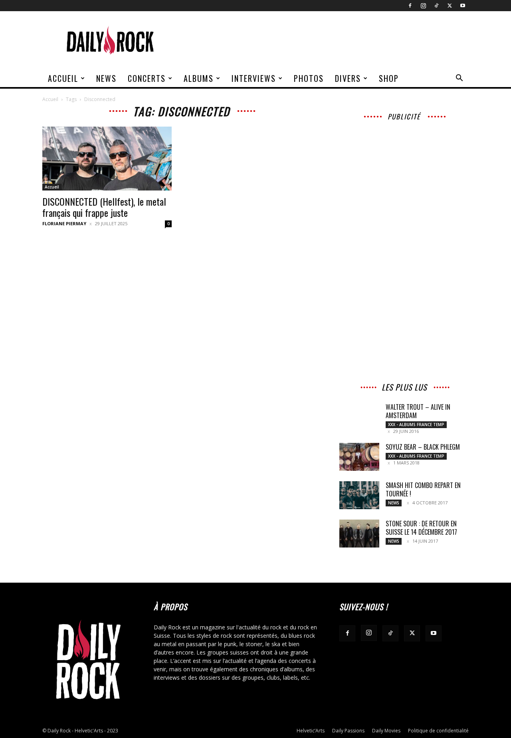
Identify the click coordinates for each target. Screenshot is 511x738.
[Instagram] (423, 5)
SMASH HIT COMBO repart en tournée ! (423, 489)
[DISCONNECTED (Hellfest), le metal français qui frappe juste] (107, 158)
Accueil (63, 78)
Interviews (254, 78)
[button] (459, 79)
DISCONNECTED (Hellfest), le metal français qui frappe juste (104, 207)
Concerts (147, 78)
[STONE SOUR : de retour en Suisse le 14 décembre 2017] (359, 534)
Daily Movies (386, 730)
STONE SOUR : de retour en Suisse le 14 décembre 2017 (421, 528)
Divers (348, 78)
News (106, 78)
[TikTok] (436, 5)
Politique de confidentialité (438, 730)
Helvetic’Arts (311, 730)
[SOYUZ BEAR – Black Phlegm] (359, 457)
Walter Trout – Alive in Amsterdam (418, 411)
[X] (450, 5)
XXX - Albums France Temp (416, 424)
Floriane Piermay (64, 223)
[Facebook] (410, 5)
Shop (389, 78)
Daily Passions (348, 730)
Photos (309, 78)
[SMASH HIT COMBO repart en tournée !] (359, 495)
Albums (199, 78)
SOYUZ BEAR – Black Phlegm (423, 447)
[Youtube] (463, 5)
